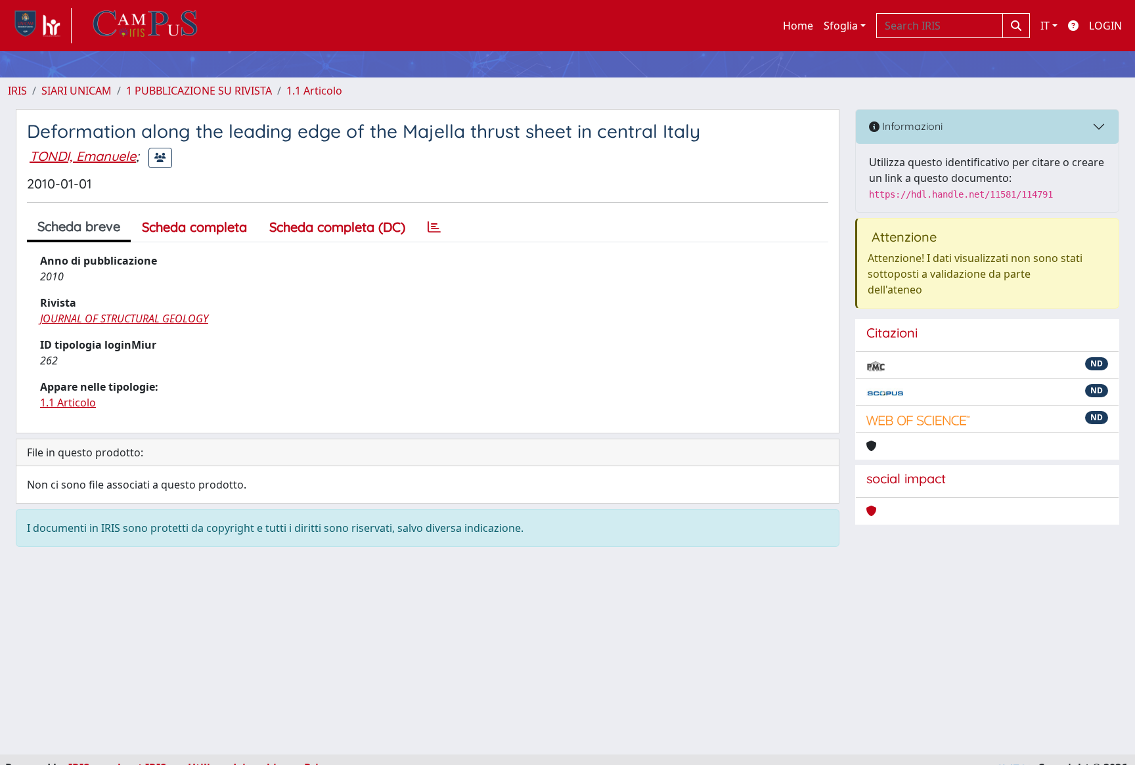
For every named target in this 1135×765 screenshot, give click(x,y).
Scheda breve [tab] (78, 226)
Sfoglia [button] (841, 25)
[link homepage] (40, 25)
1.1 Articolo (314, 90)
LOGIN (1105, 25)
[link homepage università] (145, 25)
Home (798, 25)
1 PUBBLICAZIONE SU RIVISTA (199, 90)
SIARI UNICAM (76, 90)
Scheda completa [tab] (194, 227)
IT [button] (1045, 25)
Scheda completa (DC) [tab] (337, 227)
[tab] (434, 227)
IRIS (17, 90)
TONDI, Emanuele (83, 156)
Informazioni (911, 126)
